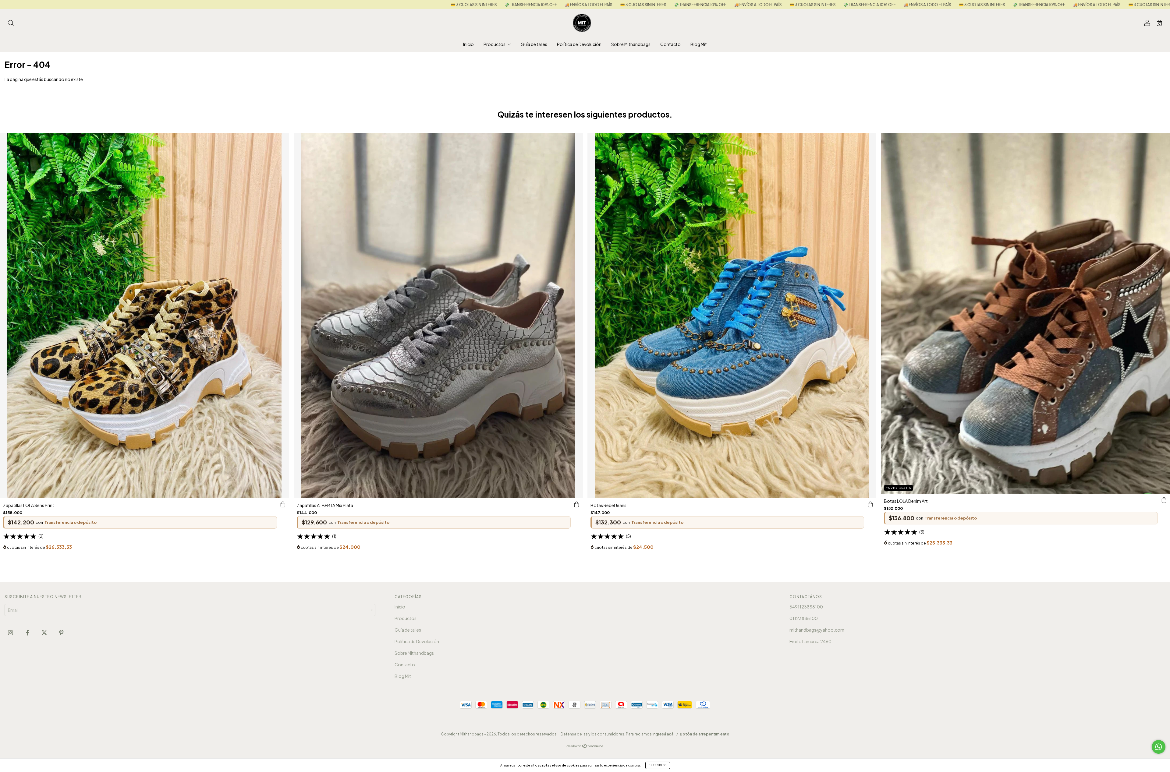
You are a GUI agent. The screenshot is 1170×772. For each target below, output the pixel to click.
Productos (495, 44)
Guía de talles (534, 44)
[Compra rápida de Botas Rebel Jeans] (870, 504)
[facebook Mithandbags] (28, 632)
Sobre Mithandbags (631, 44)
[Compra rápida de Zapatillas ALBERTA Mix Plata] (577, 504)
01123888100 (803, 618)
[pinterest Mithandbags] (61, 632)
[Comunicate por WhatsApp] (1158, 747)
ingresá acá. (663, 734)
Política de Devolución (579, 44)
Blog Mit (698, 44)
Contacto (670, 44)
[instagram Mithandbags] (11, 632)
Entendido (658, 765)
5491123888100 (806, 606)
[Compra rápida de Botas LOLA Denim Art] (1164, 500)
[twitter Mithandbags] (44, 632)
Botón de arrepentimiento (704, 734)
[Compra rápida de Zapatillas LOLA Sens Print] (283, 504)
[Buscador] (11, 23)
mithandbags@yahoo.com (816, 630)
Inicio (468, 44)
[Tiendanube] (585, 746)
